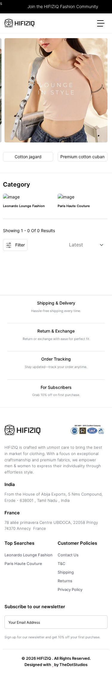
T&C (61, 563)
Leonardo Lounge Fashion (24, 206)
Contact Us (68, 554)
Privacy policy (70, 589)
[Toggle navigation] (101, 23)
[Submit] (100, 622)
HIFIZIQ (44, 658)
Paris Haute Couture (74, 206)
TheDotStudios (73, 664)
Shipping (66, 572)
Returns (65, 580)
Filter (19, 244)
